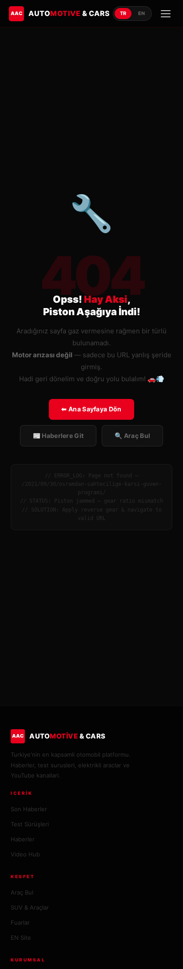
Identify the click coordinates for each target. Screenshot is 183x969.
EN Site (21, 937)
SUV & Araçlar (30, 907)
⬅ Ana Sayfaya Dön (91, 409)
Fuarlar (20, 922)
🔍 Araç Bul (132, 435)
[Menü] (165, 14)
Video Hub (25, 854)
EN (141, 13)
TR (123, 13)
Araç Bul (22, 892)
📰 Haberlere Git (58, 435)
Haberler (23, 839)
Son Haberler (29, 809)
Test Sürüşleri (30, 824)
